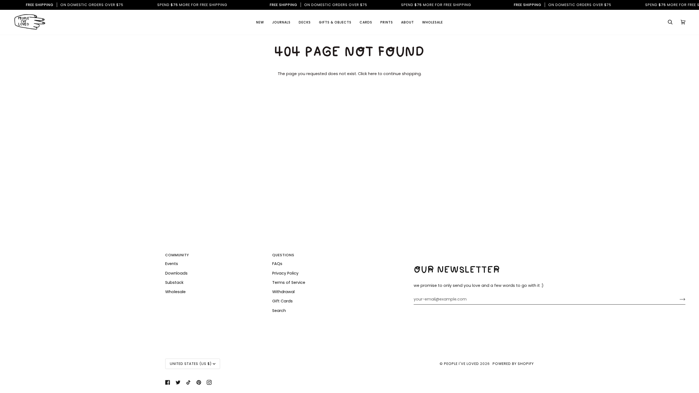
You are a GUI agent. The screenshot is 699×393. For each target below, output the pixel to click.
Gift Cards (282, 301)
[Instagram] (209, 382)
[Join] (678, 299)
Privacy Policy (285, 273)
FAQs (277, 263)
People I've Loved (461, 363)
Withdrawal (283, 291)
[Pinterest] (198, 382)
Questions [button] (283, 255)
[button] (366, 22)
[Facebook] (167, 382)
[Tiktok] (188, 382)
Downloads (176, 273)
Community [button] (177, 255)
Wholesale (175, 291)
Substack (174, 282)
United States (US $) (191, 363)
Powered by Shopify (513, 363)
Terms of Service (288, 282)
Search (279, 310)
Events (171, 263)
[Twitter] (178, 382)
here (372, 73)
